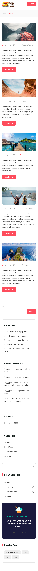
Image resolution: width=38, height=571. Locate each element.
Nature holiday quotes (14, 344)
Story (7, 557)
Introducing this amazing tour (17, 340)
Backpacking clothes (12, 552)
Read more (9, 70)
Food (23, 155)
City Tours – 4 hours (21, 377)
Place (25, 552)
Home (4, 13)
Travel (24, 101)
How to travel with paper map (17, 332)
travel (15, 557)
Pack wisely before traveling (16, 336)
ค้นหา (4, 306)
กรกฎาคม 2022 (12, 423)
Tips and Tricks (27, 45)
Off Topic (25, 265)
